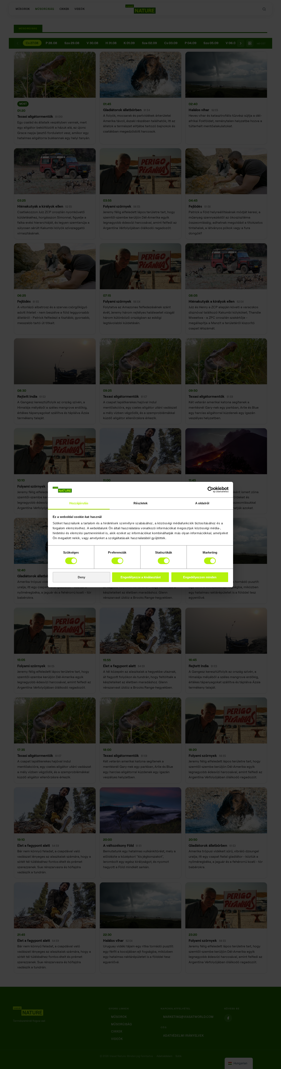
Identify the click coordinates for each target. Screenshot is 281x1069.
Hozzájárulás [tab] (78, 503)
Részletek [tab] (141, 503)
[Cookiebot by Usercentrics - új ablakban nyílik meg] (211, 490)
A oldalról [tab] (202, 503)
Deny (81, 577)
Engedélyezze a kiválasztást (141, 577)
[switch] (117, 560)
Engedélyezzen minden (199, 577)
